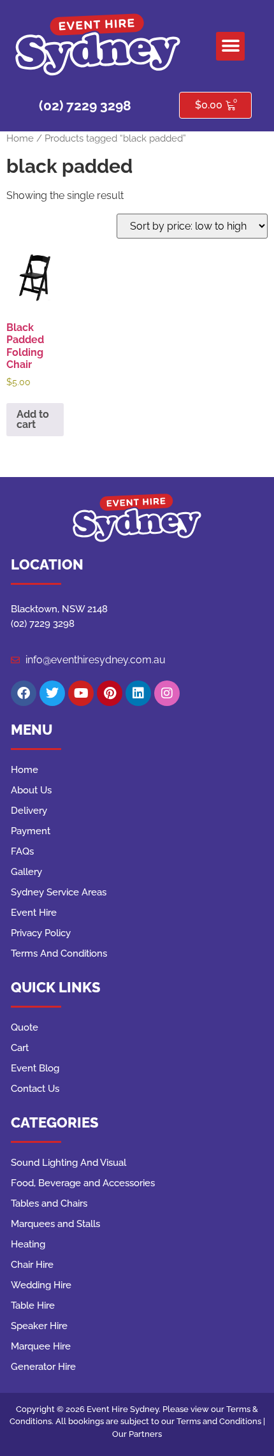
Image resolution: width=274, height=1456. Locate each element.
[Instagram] (167, 693)
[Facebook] (23, 693)
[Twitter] (52, 693)
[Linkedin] (138, 693)
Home (20, 138)
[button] (230, 46)
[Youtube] (81, 693)
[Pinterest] (109, 693)
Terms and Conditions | (221, 1421)
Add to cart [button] (33, 419)
